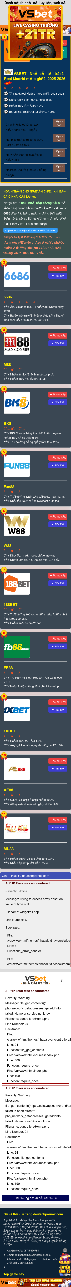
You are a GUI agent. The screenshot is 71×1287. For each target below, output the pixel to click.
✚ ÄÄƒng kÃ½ (58, 268)
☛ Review (58, 275)
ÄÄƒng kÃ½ (59, 123)
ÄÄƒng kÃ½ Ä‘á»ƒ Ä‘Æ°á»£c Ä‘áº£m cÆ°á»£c (30, 230)
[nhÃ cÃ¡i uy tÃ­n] (35, 980)
